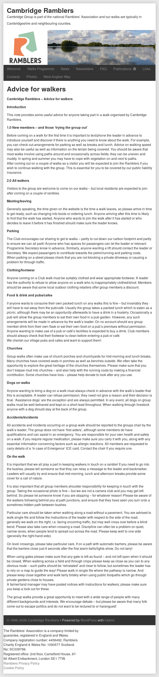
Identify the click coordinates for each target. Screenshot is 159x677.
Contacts (13, 76)
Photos (31, 76)
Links (147, 68)
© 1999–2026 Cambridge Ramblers (33, 620)
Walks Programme (40, 68)
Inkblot (109, 620)
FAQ (103, 68)
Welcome (14, 68)
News (65, 68)
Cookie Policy (14, 667)
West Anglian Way (56, 76)
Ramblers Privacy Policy (22, 663)
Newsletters (84, 68)
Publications (122, 68)
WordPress (89, 620)
